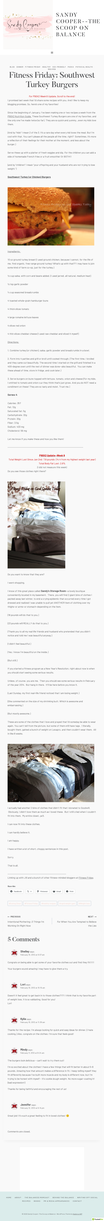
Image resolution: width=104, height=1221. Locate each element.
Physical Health (84, 67)
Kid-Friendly (59, 67)
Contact (77, 1201)
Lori (22, 984)
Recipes (52, 69)
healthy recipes (48, 903)
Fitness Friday (32, 67)
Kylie (23, 1018)
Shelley (24, 951)
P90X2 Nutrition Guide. (20, 116)
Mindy (23, 1049)
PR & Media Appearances (57, 1201)
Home (9, 1197)
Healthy (46, 67)
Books (37, 1201)
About (18, 1197)
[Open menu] (52, 52)
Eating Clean (15, 903)
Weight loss (84, 903)
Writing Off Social (87, 1197)
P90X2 (71, 67)
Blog (12, 67)
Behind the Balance (63, 1197)
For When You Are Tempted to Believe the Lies (76, 921)
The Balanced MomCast (37, 1197)
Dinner (20, 67)
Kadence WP (77, 1214)
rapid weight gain (67, 903)
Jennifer (25, 1104)
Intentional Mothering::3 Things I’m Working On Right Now (26, 921)
